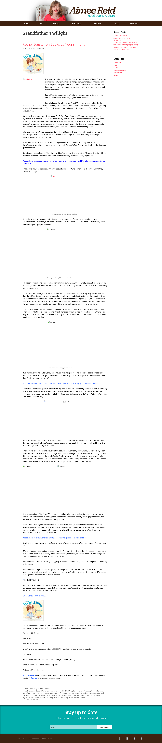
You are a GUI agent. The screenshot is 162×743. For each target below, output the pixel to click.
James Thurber (43, 693)
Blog (117, 24)
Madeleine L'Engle (89, 693)
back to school (30, 691)
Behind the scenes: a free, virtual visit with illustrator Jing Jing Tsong (126, 44)
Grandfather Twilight (30, 693)
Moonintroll (100, 693)
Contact (134, 24)
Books (56, 24)
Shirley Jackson (95, 695)
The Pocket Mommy (61, 698)
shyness (25, 698)
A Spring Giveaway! (120, 35)
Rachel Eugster (46, 695)
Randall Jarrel (56, 695)
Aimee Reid (29, 689)
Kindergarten (53, 693)
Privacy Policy (47, 738)
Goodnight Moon (97, 691)
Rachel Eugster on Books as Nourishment (54, 44)
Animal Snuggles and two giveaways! (122, 39)
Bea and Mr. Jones (42, 691)
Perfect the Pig (35, 695)
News (116, 75)
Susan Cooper (34, 698)
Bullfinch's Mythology (70, 691)
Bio (41, 24)
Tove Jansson (74, 698)
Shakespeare (84, 695)
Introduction (118, 73)
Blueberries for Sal (56, 691)
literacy (79, 693)
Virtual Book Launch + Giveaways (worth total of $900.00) (125, 48)
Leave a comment (31, 700)
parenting (26, 695)
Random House (67, 695)
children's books (84, 691)
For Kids (97, 24)
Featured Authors (44, 689)
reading (76, 695)
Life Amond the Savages (67, 693)
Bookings (76, 24)
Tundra (82, 698)
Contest (116, 67)
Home (26, 24)
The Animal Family (46, 698)
